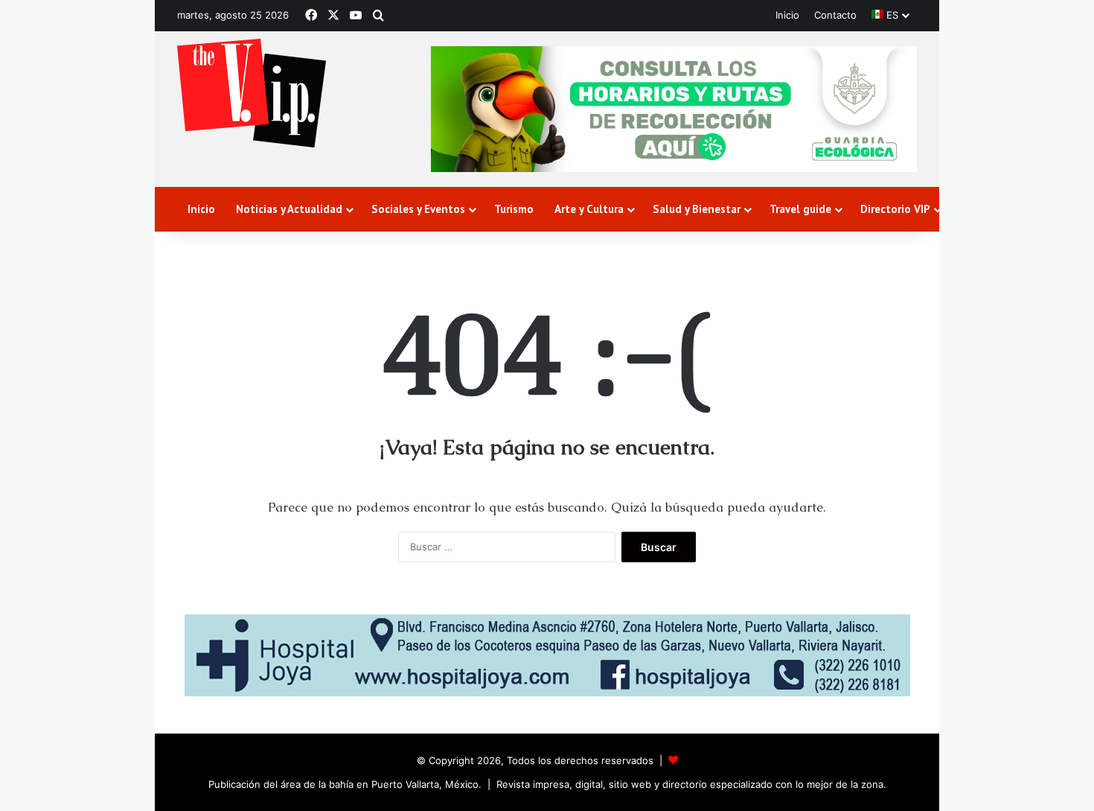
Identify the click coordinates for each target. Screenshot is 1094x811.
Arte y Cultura (589, 209)
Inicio (787, 15)
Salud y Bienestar (696, 209)
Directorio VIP (895, 209)
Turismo (514, 209)
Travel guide (800, 209)
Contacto (835, 15)
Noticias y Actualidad (289, 209)
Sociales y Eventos (418, 209)
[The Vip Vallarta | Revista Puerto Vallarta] (251, 94)
